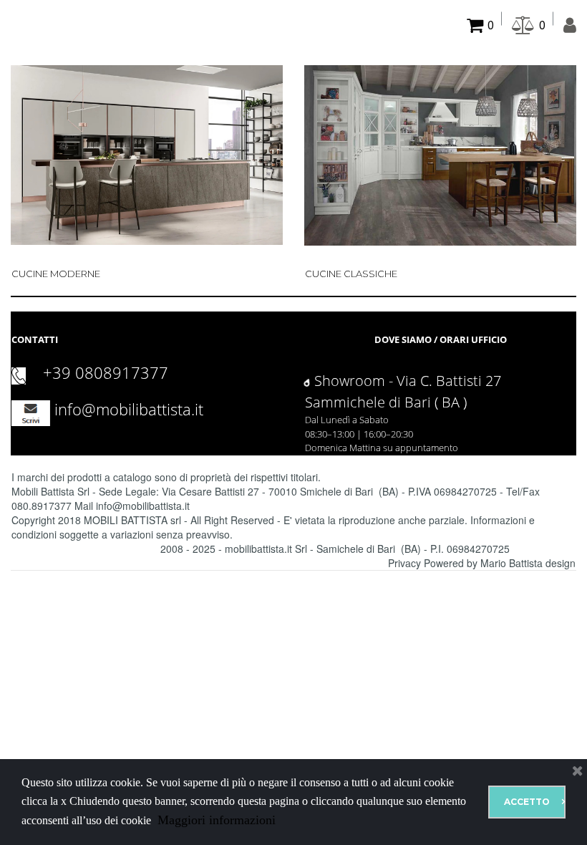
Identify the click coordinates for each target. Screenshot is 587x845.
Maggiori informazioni (215, 820)
